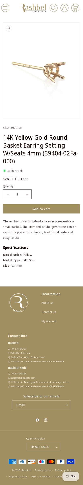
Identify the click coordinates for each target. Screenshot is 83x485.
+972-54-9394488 (55, 386)
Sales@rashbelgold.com (23, 377)
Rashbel (26, 470)
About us (48, 303)
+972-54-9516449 (55, 361)
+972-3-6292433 (19, 348)
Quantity (8, 186)
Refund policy (63, 470)
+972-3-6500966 (19, 373)
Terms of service (40, 476)
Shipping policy (18, 476)
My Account (49, 321)
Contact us (49, 312)
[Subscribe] (66, 405)
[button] (5, 7)
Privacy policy (43, 470)
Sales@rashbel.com (21, 353)
